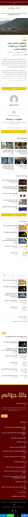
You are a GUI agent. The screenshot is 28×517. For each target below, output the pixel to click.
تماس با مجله (14, 507)
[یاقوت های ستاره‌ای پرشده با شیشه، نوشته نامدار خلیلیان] (23, 182)
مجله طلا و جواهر (21, 52)
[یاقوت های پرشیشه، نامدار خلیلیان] (23, 195)
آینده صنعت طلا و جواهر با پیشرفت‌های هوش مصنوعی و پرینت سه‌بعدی (9, 240)
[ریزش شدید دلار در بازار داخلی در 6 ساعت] (21, 160)
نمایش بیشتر (14, 88)
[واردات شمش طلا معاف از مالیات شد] (23, 378)
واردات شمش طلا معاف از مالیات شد (9, 375)
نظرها (4, 275)
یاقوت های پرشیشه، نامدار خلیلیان (10, 193)
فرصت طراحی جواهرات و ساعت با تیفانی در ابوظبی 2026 (8, 152)
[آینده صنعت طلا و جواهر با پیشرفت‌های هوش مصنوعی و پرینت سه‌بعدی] (23, 241)
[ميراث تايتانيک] (23, 254)
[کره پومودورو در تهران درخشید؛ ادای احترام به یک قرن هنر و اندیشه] (21, 145)
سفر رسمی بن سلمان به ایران (11, 246)
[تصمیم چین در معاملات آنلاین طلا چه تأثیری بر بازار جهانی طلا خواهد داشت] (7, 160)
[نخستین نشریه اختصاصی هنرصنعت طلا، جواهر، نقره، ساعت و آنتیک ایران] (14, 8)
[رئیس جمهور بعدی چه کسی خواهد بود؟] (23, 227)
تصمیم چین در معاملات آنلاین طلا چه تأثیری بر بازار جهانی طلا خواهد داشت (7, 167)
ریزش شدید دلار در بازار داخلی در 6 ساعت (22, 166)
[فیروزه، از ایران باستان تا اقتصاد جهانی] (23, 371)
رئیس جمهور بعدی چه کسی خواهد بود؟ (16, 336)
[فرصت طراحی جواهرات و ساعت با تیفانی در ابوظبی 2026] (7, 145)
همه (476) (14, 215)
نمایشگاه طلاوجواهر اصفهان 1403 (10, 232)
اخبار (22, 37)
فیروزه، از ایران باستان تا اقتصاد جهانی (9, 369)
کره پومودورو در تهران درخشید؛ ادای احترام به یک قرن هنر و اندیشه (21, 152)
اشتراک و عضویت (6, 507)
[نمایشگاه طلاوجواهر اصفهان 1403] (23, 234)
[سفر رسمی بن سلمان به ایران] (23, 248)
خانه (25, 37)
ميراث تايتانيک (14, 252)
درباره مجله (20, 507)
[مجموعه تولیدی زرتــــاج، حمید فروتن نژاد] (23, 209)
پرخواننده (23, 275)
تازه (13, 275)
